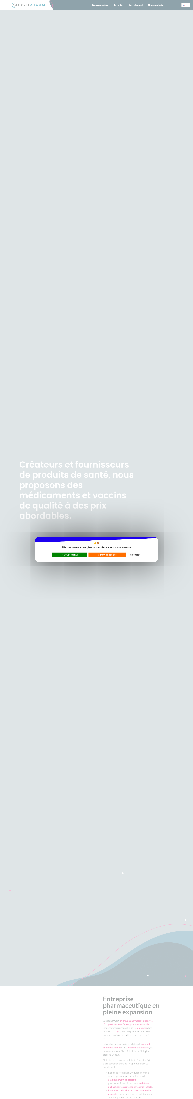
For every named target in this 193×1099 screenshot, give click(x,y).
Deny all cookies (108, 555)
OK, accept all (70, 555)
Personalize (134, 555)
